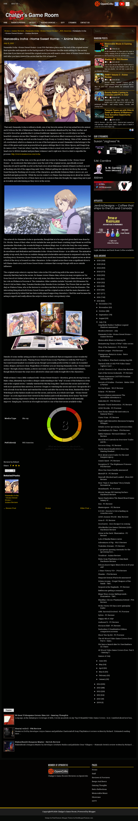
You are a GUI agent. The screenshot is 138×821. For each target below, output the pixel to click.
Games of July (104, 656)
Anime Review (17, 31)
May (101, 664)
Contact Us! (85, 22)
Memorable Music (100, 793)
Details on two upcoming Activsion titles (115, 427)
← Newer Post (10, 508)
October (102, 311)
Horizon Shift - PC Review (109, 625)
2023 (99, 271)
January (102, 679)
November (103, 307)
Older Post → (85, 508)
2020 (99, 282)
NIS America (65, 31)
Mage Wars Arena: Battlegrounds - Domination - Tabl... (112, 595)
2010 (99, 699)
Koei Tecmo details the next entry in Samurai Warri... (113, 412)
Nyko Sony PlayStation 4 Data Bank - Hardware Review (113, 560)
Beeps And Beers (99, 781)
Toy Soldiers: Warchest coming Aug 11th (115, 360)
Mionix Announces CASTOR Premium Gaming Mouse (114, 377)
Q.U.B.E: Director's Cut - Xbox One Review (115, 369)
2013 (98, 687)
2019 (99, 286)
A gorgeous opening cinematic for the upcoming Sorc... (114, 550)
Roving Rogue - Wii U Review (110, 388)
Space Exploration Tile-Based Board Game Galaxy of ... (116, 499)
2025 (99, 264)
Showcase (96, 797)
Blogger (92, 811)
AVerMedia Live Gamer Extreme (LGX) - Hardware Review (115, 528)
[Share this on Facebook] (10, 465)
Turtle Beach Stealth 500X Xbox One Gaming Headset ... (113, 450)
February (103, 675)
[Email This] (6, 470)
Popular (9, 710)
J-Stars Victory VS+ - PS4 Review (112, 570)
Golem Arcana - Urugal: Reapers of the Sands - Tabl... (114, 582)
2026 (99, 260)
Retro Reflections (99, 789)
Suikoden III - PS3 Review (109, 401)
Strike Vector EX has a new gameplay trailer (114, 607)
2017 (99, 293)
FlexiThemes (56, 818)
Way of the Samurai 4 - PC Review (112, 347)
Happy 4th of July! (106, 618)
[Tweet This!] (13, 465)
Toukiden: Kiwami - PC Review (111, 546)
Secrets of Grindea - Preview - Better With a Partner (116, 383)
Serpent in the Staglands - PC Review (114, 587)
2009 (99, 702)
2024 (99, 268)
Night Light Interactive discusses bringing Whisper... (116, 422)
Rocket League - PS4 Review (110, 350)
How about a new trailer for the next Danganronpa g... (113, 456)
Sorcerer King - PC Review (109, 445)
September (103, 314)
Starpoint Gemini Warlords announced (114, 577)
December (103, 303)
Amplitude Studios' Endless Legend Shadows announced (113, 326)
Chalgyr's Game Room (67, 811)
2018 (99, 290)
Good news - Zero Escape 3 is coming (114, 524)
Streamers (72, 22)
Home (5, 3)
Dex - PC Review (105, 504)
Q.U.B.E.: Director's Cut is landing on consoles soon (113, 512)
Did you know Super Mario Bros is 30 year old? (116, 566)
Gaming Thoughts (99, 785)
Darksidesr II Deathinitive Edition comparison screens (112, 630)
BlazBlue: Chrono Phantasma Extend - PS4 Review (116, 601)
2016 (99, 297)
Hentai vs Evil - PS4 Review (28, 728)
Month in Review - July (108, 331)
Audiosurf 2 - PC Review (108, 622)
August (102, 318)
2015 (98, 301)
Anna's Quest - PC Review (109, 460)
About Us (15, 3)
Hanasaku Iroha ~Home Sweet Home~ (42, 31)
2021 (98, 279)
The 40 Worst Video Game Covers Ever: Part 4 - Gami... (115, 639)
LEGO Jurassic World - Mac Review (113, 517)
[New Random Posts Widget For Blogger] (131, 130)
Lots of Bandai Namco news (110, 539)
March (101, 672)
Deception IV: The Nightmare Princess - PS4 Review (115, 465)
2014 (99, 684)
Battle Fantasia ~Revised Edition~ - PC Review (114, 435)
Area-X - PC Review (106, 520)
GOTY (62, 22)
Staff (94, 773)
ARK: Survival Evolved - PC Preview (113, 611)
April (101, 668)
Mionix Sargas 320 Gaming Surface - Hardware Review (113, 493)
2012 (98, 691)
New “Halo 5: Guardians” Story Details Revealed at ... (114, 484)
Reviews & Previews (18, 22)
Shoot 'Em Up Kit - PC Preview (111, 635)
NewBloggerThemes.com (84, 818)
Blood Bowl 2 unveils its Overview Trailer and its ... (116, 440)
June (101, 661)
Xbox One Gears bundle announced (113, 470)
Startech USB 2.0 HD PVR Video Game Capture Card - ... (114, 364)
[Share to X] (11, 470)
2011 (98, 695)
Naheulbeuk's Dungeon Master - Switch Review (37, 742)
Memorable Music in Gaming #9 (111, 340)
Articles (33, 22)
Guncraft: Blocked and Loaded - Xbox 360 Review (115, 478)
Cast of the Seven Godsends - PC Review (115, 373)
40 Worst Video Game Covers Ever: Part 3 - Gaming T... (116, 651)
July (101, 322)
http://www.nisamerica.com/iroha (25, 154)
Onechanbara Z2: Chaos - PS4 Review (114, 430)
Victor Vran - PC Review (108, 417)
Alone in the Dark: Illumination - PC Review (113, 534)
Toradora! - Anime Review (109, 555)
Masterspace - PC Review (109, 507)
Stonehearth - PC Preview (109, 488)
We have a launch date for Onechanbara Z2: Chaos (115, 645)
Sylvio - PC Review (106, 615)
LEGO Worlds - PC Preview (109, 408)
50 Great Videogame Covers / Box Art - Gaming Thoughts (41, 715)
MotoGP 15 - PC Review (108, 473)
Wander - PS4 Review (107, 574)
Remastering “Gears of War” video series (115, 343)
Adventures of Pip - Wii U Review (112, 542)
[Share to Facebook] (14, 470)
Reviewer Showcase (49, 22)
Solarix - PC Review (106, 391)
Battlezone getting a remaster (110, 590)
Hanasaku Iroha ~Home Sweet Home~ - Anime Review (44, 39)
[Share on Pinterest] (16, 465)
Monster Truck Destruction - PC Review (115, 404)
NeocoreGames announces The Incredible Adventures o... (111, 396)
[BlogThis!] (8, 470)
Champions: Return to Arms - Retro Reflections (113, 355)
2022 (99, 275)
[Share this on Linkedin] (19, 465)
